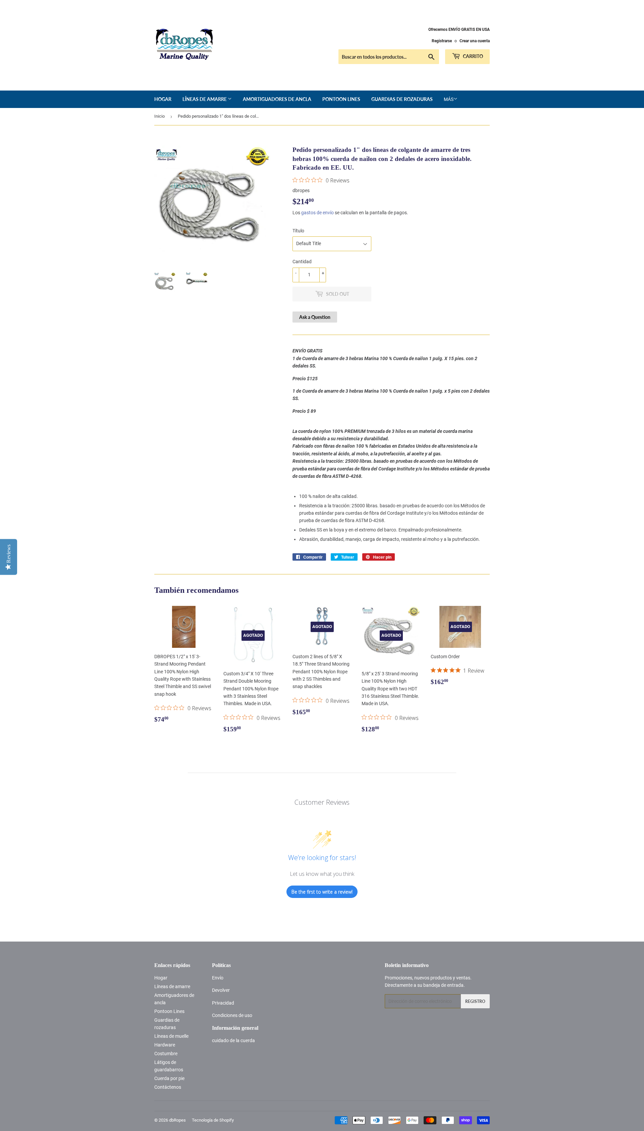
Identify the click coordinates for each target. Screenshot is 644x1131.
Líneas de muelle (171, 1036)
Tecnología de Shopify (213, 1120)
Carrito (472, 56)
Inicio (159, 116)
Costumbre (165, 1053)
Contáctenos (167, 1087)
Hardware (164, 1045)
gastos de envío (317, 212)
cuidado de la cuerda (233, 1040)
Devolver (221, 990)
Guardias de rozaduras (402, 99)
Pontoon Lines (341, 99)
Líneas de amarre (205, 99)
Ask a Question (314, 317)
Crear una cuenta (475, 41)
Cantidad (302, 261)
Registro (475, 1001)
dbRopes (177, 1120)
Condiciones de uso (232, 1015)
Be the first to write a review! (322, 892)
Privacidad (223, 1003)
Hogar (162, 99)
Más (448, 99)
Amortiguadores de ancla (277, 99)
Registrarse (442, 41)
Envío (217, 977)
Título (298, 230)
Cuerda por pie (169, 1078)
